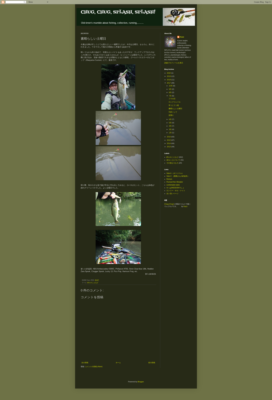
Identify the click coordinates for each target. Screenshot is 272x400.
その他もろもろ (172, 163)
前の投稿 (151, 363)
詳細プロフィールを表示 (173, 63)
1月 (170, 133)
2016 (169, 137)
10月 (171, 86)
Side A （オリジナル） (175, 173)
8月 (170, 92)
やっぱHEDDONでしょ (175, 188)
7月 (170, 96)
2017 (169, 83)
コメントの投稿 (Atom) (93, 367)
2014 (169, 143)
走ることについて (173, 160)
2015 (169, 140)
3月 (170, 129)
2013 (169, 147)
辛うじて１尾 (174, 105)
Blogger (141, 382)
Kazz (182, 37)
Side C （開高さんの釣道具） (177, 176)
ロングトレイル (174, 102)
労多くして (173, 112)
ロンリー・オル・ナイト (175, 191)
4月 (170, 126)
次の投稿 (84, 363)
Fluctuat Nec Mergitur (174, 182)
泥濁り (171, 115)
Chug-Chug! (169, 204)
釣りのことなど (92, 282)
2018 (169, 80)
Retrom (169, 179)
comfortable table (173, 185)
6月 (170, 119)
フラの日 (172, 99)
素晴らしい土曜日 (175, 109)
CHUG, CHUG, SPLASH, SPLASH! (118, 12)
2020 (169, 73)
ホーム (118, 363)
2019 (169, 76)
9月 (170, 89)
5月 (170, 123)
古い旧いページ (172, 194)
